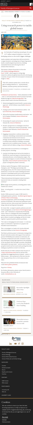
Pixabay (9, 267)
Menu (4, 4)
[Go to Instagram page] (22, 344)
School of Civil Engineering (22, 210)
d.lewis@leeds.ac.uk (10, 274)
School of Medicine (15, 123)
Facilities (4, 374)
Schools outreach (6, 368)
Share (4, 32)
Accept (5, 417)
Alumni (3, 370)
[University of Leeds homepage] (31, 4)
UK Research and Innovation (9, 95)
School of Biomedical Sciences (9, 357)
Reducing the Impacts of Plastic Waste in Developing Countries (16, 197)
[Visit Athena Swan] (16, 339)
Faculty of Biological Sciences (10, 8)
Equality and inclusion (7, 372)
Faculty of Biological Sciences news (13, 20)
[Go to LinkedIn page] (11, 344)
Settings (4, 420)
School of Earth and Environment (18, 161)
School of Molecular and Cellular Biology (11, 359)
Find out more (6, 422)
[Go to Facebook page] (19, 344)
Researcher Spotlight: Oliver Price (23, 289)
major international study (9, 252)
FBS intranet (5, 383)
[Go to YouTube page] (15, 344)
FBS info (4, 392)
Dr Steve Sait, (8, 111)
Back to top (4, 334)
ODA (8, 79)
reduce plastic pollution (10, 264)
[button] (30, 8)
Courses (4, 365)
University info (5, 390)
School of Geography (21, 230)
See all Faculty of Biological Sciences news (15, 282)
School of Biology (17, 111)
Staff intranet (5, 381)
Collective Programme (17, 98)
